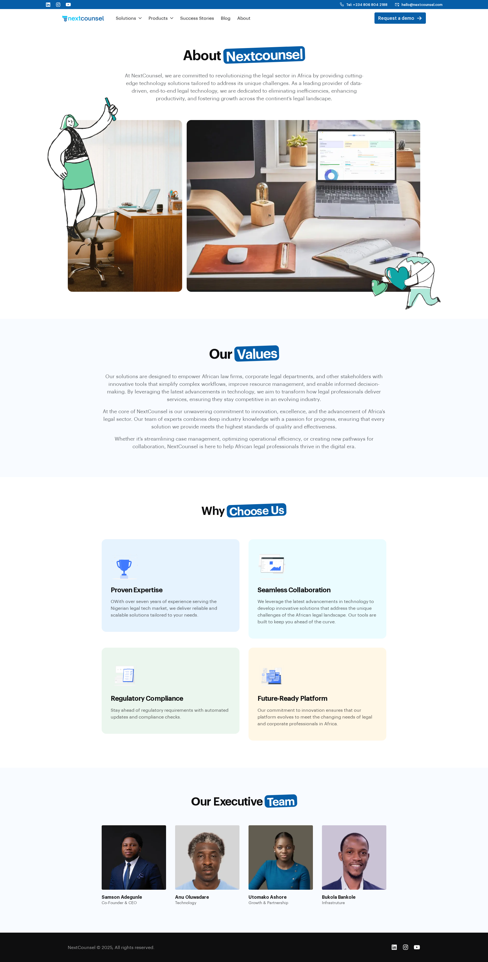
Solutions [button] (126, 18)
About (243, 18)
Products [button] (158, 18)
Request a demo (396, 18)
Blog (225, 18)
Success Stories (197, 18)
